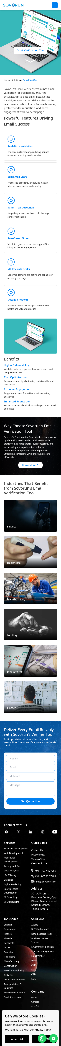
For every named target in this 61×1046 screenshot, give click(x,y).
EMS (33, 969)
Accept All (17, 1039)
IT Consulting (11, 897)
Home (7, 80)
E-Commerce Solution (42, 946)
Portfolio (35, 1006)
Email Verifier (30, 80)
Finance (8, 933)
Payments (9, 942)
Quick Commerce (12, 997)
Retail (7, 947)
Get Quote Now (30, 801)
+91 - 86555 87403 (45, 876)
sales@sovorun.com (45, 881)
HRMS (34, 960)
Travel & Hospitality (14, 970)
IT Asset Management (42, 951)
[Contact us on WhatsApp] (42, 1038)
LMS (33, 978)
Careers (35, 1001)
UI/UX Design (10, 875)
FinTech (8, 938)
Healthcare (9, 956)
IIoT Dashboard (39, 929)
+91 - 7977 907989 (45, 870)
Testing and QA (12, 865)
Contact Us (37, 850)
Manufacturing (11, 961)
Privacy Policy (43, 1029)
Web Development (13, 853)
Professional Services (14, 979)
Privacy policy (38, 854)
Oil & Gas (8, 974)
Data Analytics (11, 870)
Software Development (16, 848)
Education (9, 952)
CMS (33, 965)
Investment (10, 929)
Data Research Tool (41, 933)
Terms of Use (38, 859)
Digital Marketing (12, 884)
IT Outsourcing (11, 901)
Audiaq (34, 924)
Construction (10, 965)
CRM (33, 974)
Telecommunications (14, 992)
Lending (8, 924)
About (34, 997)
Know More (29, 465)
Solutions (16, 80)
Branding (8, 879)
